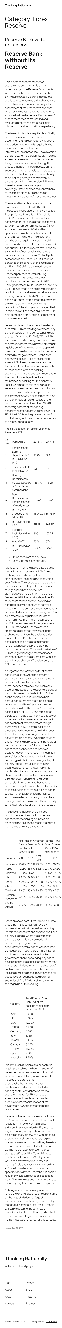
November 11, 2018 (14, 1228)
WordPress (51, 1321)
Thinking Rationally (18, 5)
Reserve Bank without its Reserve (28, 42)
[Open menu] (55, 5)
